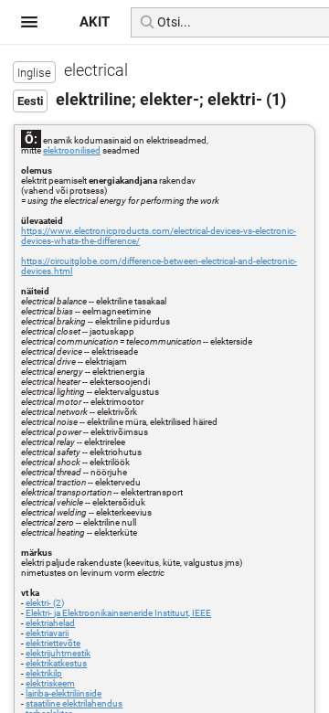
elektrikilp (44, 673)
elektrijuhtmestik (58, 653)
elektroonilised (72, 150)
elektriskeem (50, 683)
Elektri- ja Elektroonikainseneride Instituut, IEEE (118, 613)
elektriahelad (50, 623)
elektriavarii (47, 633)
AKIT (95, 22)
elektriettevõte (53, 643)
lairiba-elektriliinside (63, 693)
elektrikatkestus (56, 663)
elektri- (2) (45, 603)
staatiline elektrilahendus (74, 703)
